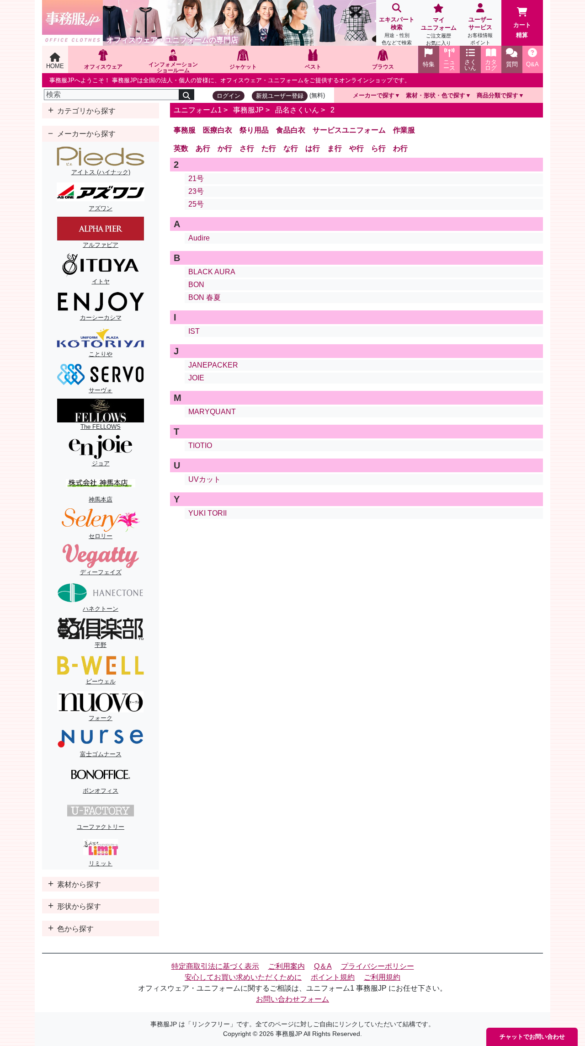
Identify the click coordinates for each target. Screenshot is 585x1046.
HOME (55, 66)
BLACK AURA (211, 272)
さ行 (246, 148)
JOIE (196, 378)
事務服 (185, 130)
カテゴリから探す (85, 111)
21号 (196, 178)
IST (194, 331)
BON (196, 284)
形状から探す (78, 906)
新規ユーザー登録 (279, 95)
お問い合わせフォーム (292, 999)
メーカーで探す (373, 95)
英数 (181, 148)
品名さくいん (297, 110)
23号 (196, 191)
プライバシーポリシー (377, 966)
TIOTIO (200, 445)
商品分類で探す (497, 95)
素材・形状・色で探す (435, 95)
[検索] (186, 94)
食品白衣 (290, 130)
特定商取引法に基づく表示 (215, 966)
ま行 (334, 148)
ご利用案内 (286, 966)
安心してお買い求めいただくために (243, 977)
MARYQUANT (212, 412)
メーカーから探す (85, 134)
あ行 (203, 148)
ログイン (228, 95)
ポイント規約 (333, 977)
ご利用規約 (382, 977)
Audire (199, 238)
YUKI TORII (207, 513)
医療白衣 (217, 130)
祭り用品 (254, 130)
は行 (312, 148)
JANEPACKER (213, 365)
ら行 (378, 148)
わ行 (400, 148)
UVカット (204, 479)
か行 (225, 148)
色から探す (74, 929)
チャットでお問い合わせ (532, 1036)
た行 (268, 148)
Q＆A (323, 966)
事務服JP (248, 110)
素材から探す (78, 884)
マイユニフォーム (439, 31)
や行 (356, 148)
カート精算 (522, 29)
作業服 (404, 130)
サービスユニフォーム (349, 130)
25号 (196, 204)
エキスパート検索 (397, 30)
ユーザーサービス (480, 30)
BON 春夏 (204, 297)
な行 (290, 148)
